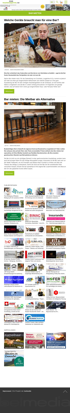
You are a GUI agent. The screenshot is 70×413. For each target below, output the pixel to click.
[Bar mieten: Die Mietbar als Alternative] (35, 122)
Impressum (7, 391)
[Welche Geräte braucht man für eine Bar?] (35, 45)
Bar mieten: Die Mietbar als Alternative (29, 99)
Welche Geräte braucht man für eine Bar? (31, 20)
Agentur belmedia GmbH (17, 69)
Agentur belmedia (15, 145)
